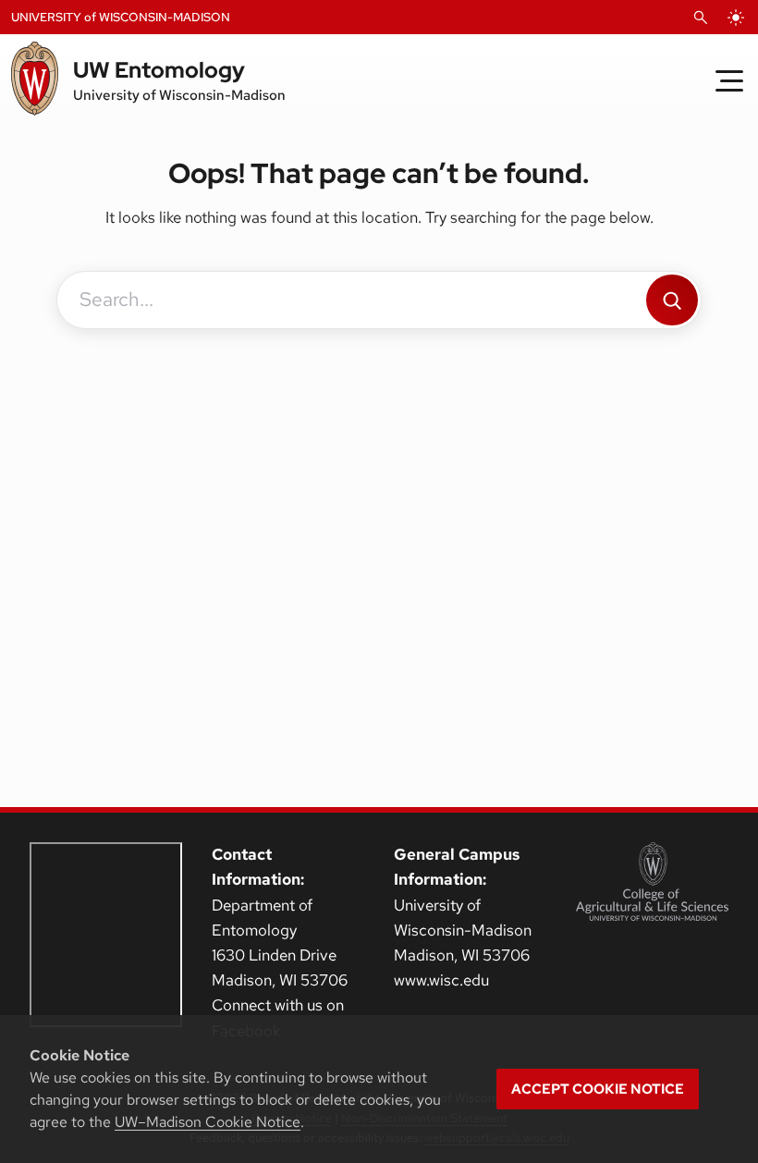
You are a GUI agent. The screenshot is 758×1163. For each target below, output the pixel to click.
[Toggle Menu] (729, 80)
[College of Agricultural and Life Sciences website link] (652, 881)
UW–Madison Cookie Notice (207, 1122)
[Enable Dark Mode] (736, 17)
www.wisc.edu (441, 980)
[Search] (672, 300)
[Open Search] (700, 17)
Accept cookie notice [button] (597, 1089)
